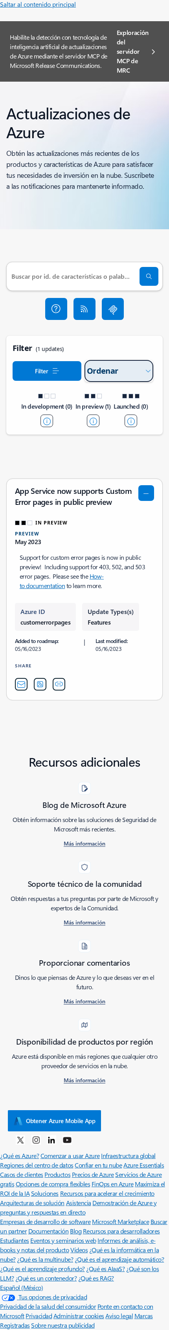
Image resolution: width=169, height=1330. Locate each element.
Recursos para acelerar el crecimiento (107, 1193)
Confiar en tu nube (98, 1165)
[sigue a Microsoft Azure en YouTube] (67, 1140)
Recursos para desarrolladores (121, 1231)
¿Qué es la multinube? (45, 1259)
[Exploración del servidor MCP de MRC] (113, 309)
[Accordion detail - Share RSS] (40, 684)
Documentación (48, 1231)
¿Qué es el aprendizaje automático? (119, 1259)
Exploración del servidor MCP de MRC (133, 51)
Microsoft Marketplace (120, 1221)
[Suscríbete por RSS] (84, 309)
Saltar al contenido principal (38, 4)
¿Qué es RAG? (96, 1278)
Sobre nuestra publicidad (62, 1325)
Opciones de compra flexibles (53, 1184)
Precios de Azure (93, 1174)
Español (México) (21, 1287)
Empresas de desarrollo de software (45, 1221)
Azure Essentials (143, 1165)
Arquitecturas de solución (32, 1202)
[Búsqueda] (149, 276)
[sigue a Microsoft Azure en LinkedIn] (51, 1140)
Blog (75, 1231)
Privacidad (39, 1316)
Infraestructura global (128, 1155)
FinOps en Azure (113, 1184)
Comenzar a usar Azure (70, 1155)
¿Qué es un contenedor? (46, 1278)
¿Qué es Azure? (19, 1155)
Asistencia (78, 1202)
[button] (56, 309)
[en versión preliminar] (93, 421)
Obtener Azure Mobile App (61, 1121)
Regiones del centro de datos (36, 1165)
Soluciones (45, 1193)
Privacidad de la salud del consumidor (48, 1306)
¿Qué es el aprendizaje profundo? (42, 1268)
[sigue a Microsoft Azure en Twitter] (20, 1140)
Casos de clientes (21, 1174)
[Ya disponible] (131, 421)
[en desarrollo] (46, 421)
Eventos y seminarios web (63, 1240)
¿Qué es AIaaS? (105, 1268)
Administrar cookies (78, 1316)
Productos (57, 1174)
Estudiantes (14, 1240)
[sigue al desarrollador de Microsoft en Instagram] (36, 1140)
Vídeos (79, 1250)
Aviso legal (119, 1316)
